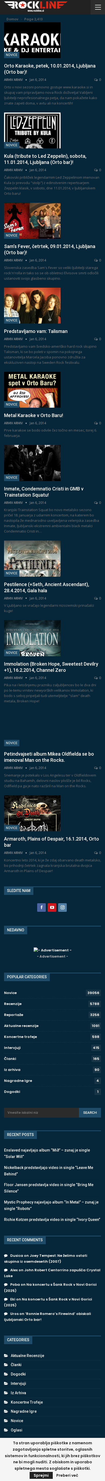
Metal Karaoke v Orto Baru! (33, 415)
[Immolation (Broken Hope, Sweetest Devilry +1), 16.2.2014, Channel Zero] (32, 638)
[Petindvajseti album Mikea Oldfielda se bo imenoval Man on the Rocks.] (32, 728)
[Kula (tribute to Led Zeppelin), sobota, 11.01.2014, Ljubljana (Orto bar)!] (32, 130)
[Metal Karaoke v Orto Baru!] (32, 390)
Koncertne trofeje (20, 1036)
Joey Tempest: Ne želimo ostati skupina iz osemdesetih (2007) (45, 1258)
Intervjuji (12, 1047)
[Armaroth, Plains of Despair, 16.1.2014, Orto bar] (32, 813)
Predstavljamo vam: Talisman (36, 331)
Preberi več (67, 1475)
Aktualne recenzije (21, 1025)
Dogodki (12, 1091)
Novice (12, 55)
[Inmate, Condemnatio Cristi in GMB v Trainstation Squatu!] (32, 463)
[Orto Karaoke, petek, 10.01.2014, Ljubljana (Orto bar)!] (32, 40)
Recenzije (13, 1003)
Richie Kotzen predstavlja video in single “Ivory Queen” (52, 1219)
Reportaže (13, 1014)
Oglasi (16, 1430)
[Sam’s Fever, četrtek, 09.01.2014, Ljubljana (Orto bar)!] (32, 221)
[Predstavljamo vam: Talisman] (32, 306)
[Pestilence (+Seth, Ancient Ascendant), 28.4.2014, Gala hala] (32, 558)
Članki (10, 1058)
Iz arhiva (12, 1069)
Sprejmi (41, 1475)
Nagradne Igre (18, 1080)
